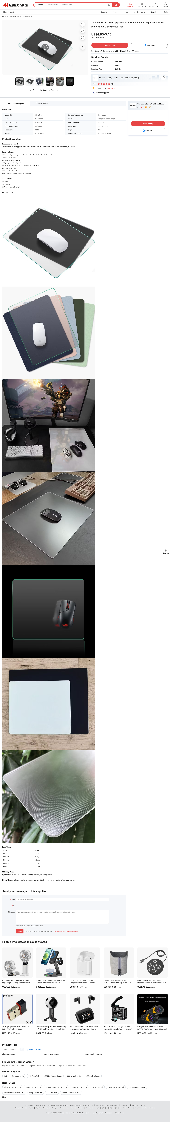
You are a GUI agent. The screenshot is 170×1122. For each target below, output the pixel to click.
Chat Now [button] (151, 45)
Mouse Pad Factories (33, 1087)
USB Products (27, 16)
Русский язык (64, 1108)
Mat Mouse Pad (97, 1087)
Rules (166, 12)
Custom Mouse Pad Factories (56, 1087)
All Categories (10, 12)
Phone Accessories (9, 1054)
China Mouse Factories (12, 1087)
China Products (40, 1105)
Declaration (109, 1113)
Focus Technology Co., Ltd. (69, 1113)
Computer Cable (18, 1076)
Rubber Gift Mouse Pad (137, 1087)
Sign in (165, 6)
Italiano (73, 1108)
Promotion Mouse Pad (116, 1087)
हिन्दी (116, 1108)
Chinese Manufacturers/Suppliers (57, 1105)
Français (55, 1108)
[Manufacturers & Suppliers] (15, 4)
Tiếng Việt (138, 1108)
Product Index (125, 1105)
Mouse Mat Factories (79, 1087)
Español (38, 1108)
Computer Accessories (52, 1054)
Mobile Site (135, 1105)
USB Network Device (74, 1076)
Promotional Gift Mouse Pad (14, 1093)
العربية (97, 1108)
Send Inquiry (110, 45)
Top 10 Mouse (52, 1093)
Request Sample (133, 51)
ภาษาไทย (123, 1108)
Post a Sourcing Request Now (67, 931)
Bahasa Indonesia (149, 1108)
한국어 (104, 1108)
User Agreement (98, 1113)
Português (46, 1108)
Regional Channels (112, 1105)
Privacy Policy (119, 1113)
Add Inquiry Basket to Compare (45, 90)
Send (20, 931)
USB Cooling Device (93, 1076)
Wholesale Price (88, 1105)
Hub (5, 1076)
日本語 (110, 1108)
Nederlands (89, 1108)
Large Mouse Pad (35, 1093)
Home (4, 16)
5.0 (139, 107)
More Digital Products (92, 1054)
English (31, 1108)
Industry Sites (100, 1105)
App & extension (139, 12)
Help (126, 12)
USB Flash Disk (33, 1076)
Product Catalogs (34, 1049)
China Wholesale (75, 1105)
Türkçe (130, 1108)
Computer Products (15, 16)
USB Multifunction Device (53, 1076)
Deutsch (80, 1108)
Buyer (115, 12)
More (4, 1097)
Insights (143, 1105)
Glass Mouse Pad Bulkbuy (71, 1093)
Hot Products (28, 1105)
